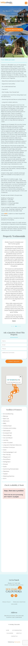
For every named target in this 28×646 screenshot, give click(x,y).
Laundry (5, 440)
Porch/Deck (6, 459)
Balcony (5, 416)
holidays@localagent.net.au (15, 585)
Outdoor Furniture (9, 447)
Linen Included (8, 442)
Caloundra (10, 633)
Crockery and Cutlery (9, 428)
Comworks (17, 642)
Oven (4, 450)
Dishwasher (6, 430)
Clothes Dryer (7, 426)
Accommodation (17, 630)
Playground (6, 457)
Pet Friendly (7, 454)
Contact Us (14, 636)
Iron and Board (7, 438)
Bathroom (6, 421)
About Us (18, 633)
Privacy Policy (6, 602)
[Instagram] (15, 595)
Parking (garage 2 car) (9, 452)
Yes (12, 21)
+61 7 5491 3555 (16, 583)
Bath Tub (6, 418)
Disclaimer (14, 604)
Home (7, 630)
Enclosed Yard (7, 433)
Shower (5, 464)
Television (6, 471)
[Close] (20, 376)
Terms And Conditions (19, 602)
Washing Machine (8, 476)
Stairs (5, 466)
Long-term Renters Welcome (12, 445)
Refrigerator (6, 462)
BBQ (4, 423)
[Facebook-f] (12, 595)
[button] (26, 3)
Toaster (5, 474)
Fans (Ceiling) (7, 435)
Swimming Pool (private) (10, 469)
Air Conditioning (8, 414)
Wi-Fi (4, 478)
